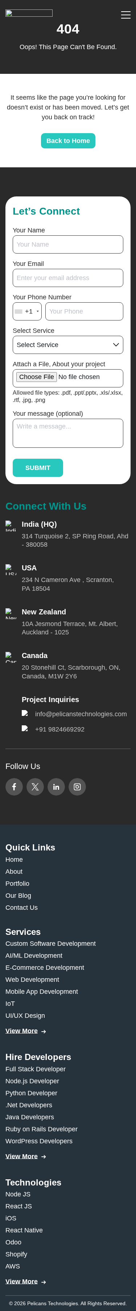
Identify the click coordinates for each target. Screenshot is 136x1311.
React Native (24, 1230)
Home (14, 859)
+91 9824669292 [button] (60, 729)
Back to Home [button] (68, 140)
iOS (10, 1218)
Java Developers (29, 1117)
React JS (18, 1206)
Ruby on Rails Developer (41, 1129)
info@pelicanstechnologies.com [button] (81, 714)
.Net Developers (28, 1105)
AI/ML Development (33, 955)
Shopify (16, 1254)
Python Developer (31, 1093)
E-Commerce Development (44, 967)
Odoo (13, 1242)
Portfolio (17, 883)
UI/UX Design (25, 1015)
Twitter (35, 787)
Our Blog (18, 895)
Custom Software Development (50, 943)
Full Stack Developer (35, 1069)
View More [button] (21, 1031)
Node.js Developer (32, 1081)
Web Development (32, 979)
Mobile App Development (41, 991)
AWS (12, 1266)
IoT (10, 1003)
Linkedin (56, 787)
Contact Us (21, 907)
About (13, 871)
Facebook (14, 787)
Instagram (77, 787)
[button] (29, 14)
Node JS (17, 1194)
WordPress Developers (39, 1141)
